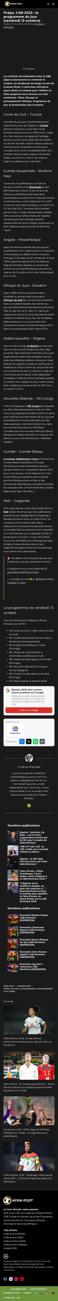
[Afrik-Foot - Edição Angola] (53, 1293)
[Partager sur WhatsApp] (35, 741)
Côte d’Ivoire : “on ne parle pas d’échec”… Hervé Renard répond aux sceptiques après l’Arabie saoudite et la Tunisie (29, 1087)
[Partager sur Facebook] (22, 741)
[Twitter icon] (29, 805)
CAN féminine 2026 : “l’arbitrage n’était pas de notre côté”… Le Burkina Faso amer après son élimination (28, 1178)
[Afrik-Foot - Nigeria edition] (36, 1293)
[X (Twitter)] (11, 1279)
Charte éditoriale (38, 1289)
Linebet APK (10, 1248)
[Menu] (53, 4)
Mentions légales (12, 1293)
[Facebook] (5, 1279)
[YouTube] (22, 1279)
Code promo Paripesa (15, 1244)
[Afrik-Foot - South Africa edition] (42, 1293)
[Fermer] (50, 690)
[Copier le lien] (42, 741)
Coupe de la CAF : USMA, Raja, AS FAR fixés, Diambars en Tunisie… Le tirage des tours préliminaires (27, 1132)
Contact (27, 1293)
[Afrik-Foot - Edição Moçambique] (47, 1293)
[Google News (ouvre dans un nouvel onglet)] (15, 730)
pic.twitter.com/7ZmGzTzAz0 (23, 572)
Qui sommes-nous (19, 1289)
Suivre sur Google (29, 710)
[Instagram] (16, 1279)
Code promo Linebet (15, 1241)
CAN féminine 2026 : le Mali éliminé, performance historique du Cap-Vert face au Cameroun (28, 1041)
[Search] (48, 4)
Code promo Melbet (14, 1234)
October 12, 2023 (16, 582)
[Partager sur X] (28, 741)
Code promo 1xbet (13, 1237)
